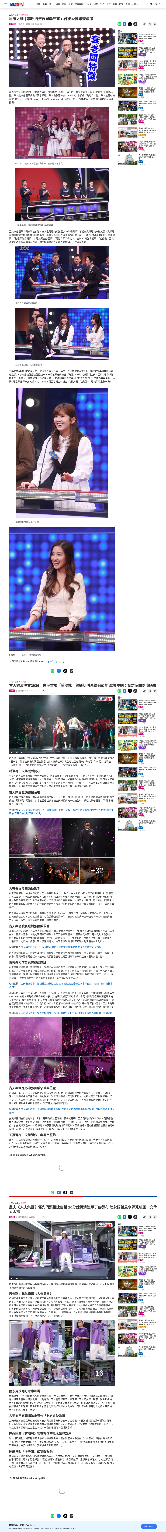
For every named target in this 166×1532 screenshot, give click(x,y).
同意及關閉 (148, 1526)
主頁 (11, 15)
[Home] (16, 4)
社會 (140, 94)
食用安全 (142, 135)
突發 (140, 108)
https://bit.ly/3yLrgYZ (56, 661)
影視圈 (141, 41)
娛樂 (16, 15)
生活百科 (142, 54)
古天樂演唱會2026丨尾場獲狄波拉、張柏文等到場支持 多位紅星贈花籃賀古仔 (61, 947)
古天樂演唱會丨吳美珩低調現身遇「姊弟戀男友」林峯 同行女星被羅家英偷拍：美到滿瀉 (66, 1013)
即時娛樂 (24, 15)
